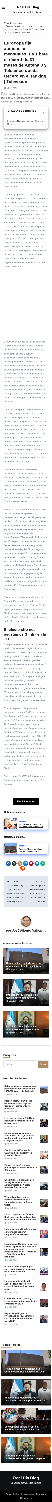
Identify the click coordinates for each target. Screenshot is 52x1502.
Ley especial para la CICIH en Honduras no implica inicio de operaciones (19, 1120)
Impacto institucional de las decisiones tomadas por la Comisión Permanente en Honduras (25, 1400)
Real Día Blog (28, 7)
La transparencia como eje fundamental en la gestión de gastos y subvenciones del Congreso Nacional (25, 1460)
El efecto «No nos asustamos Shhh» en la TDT (25, 122)
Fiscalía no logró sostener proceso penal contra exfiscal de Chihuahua (20, 1167)
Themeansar (26, 1498)
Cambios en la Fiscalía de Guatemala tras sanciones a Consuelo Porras (18, 1152)
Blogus (39, 1494)
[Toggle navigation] (3, 7)
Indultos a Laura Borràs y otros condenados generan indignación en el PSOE (20, 1231)
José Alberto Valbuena (29, 930)
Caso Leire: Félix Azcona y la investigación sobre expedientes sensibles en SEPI (20, 1301)
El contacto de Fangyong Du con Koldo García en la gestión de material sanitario (19, 1269)
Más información (26, 801)
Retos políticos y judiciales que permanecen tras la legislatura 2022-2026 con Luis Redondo (24, 966)
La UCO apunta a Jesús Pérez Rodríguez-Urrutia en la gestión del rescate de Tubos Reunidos (20, 1217)
